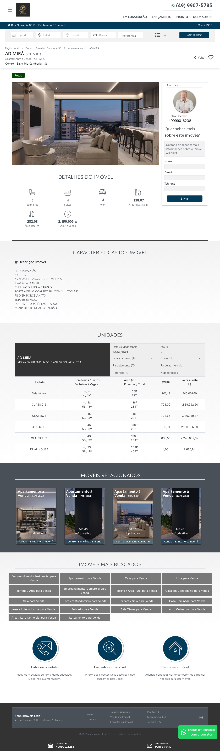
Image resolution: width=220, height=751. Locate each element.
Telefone (169, 183)
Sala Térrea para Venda (136, 609)
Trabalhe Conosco (120, 712)
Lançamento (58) (156, 717)
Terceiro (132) (154, 722)
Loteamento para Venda (85, 617)
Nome (168, 161)
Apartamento (75, 48)
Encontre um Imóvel (121, 722)
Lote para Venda (187, 578)
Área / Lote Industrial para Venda (33, 609)
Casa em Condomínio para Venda (187, 590)
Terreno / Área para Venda (33, 590)
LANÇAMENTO (161, 17)
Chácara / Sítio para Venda (135, 601)
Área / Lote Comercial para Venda (34, 617)
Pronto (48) (153, 712)
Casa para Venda (136, 578)
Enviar (185, 198)
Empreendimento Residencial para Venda (34, 578)
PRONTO (182, 17)
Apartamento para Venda (84, 578)
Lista (164, 35)
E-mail (168, 172)
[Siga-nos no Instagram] (202, 718)
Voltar (201, 57)
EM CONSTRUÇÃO (135, 17)
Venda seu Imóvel (120, 717)
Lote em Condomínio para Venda (84, 601)
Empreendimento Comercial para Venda (84, 590)
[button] (24, 35)
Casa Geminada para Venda (187, 601)
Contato (91, 719)
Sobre (90, 714)
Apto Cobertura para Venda (187, 609)
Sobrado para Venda (85, 609)
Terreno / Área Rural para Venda (136, 590)
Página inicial (12, 48)
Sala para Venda (33, 601)
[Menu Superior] (11, 9)
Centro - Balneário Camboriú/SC (44, 48)
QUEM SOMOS (202, 17)
